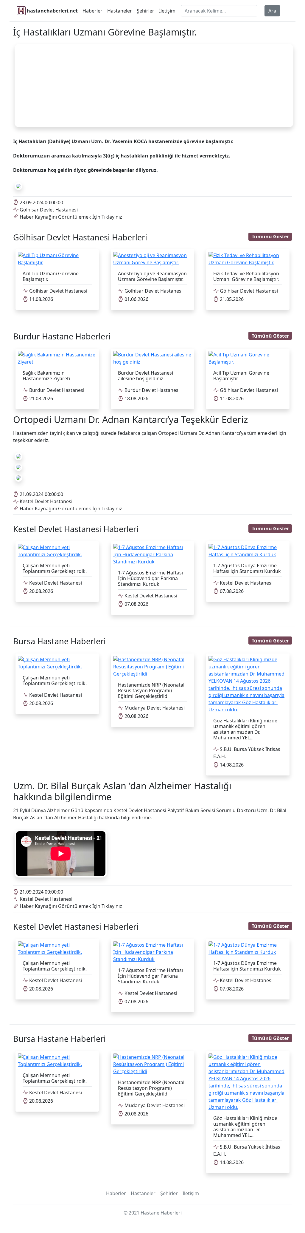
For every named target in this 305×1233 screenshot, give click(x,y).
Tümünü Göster (270, 236)
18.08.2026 (135, 398)
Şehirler (145, 10)
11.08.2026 (40, 299)
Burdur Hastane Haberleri (62, 336)
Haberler (92, 10)
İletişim (167, 10)
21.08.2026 (40, 398)
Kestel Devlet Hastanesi (45, 501)
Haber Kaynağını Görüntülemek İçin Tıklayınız (70, 217)
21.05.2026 (231, 299)
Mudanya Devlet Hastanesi (154, 707)
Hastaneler (119, 10)
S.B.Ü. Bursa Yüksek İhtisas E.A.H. (246, 753)
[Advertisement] (154, 85)
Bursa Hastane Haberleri (59, 641)
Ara (272, 10)
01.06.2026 (135, 299)
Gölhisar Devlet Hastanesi (48, 209)
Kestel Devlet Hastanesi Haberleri (76, 528)
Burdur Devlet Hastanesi (56, 390)
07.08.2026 (135, 604)
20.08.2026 (40, 591)
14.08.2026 (231, 764)
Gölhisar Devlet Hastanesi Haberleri (80, 237)
